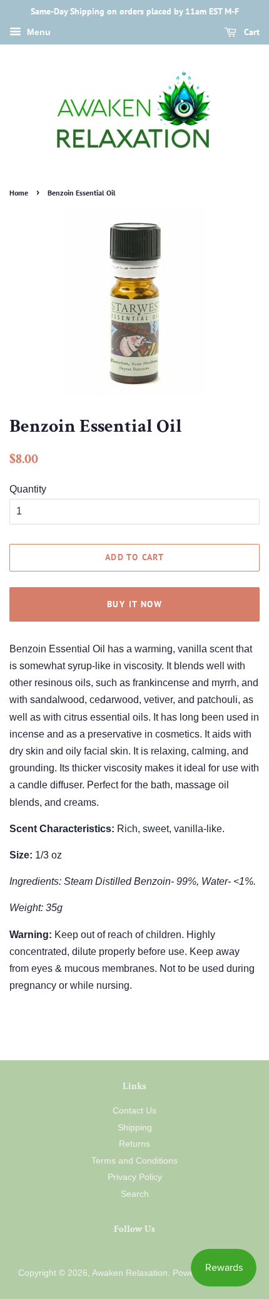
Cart (250, 32)
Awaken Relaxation (130, 1273)
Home (18, 192)
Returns (134, 1144)
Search (135, 1194)
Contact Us (134, 1110)
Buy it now (134, 604)
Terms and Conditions (134, 1161)
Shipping (135, 1127)
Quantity (27, 489)
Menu (37, 32)
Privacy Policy (135, 1177)
